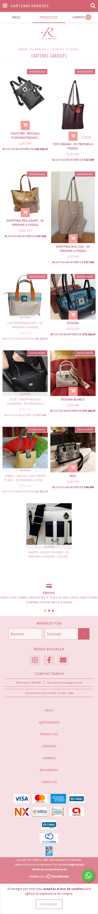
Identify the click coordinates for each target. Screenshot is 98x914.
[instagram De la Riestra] (34, 660)
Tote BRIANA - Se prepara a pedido (73, 146)
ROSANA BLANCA (73, 399)
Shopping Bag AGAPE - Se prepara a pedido (25, 222)
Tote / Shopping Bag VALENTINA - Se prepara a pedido (25, 401)
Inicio (23, 49)
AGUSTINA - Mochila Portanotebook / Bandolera (25, 135)
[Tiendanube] (49, 877)
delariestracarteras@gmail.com (64, 682)
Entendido (49, 904)
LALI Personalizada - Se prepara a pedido (25, 325)
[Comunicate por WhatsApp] (88, 875)
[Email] (63, 660)
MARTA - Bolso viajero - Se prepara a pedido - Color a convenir (49, 554)
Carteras (38, 49)
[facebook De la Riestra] (49, 660)
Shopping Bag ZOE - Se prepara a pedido (73, 248)
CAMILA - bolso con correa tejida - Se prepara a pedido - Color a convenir (25, 478)
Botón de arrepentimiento (49, 869)
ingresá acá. (76, 864)
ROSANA (73, 323)
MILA (73, 476)
